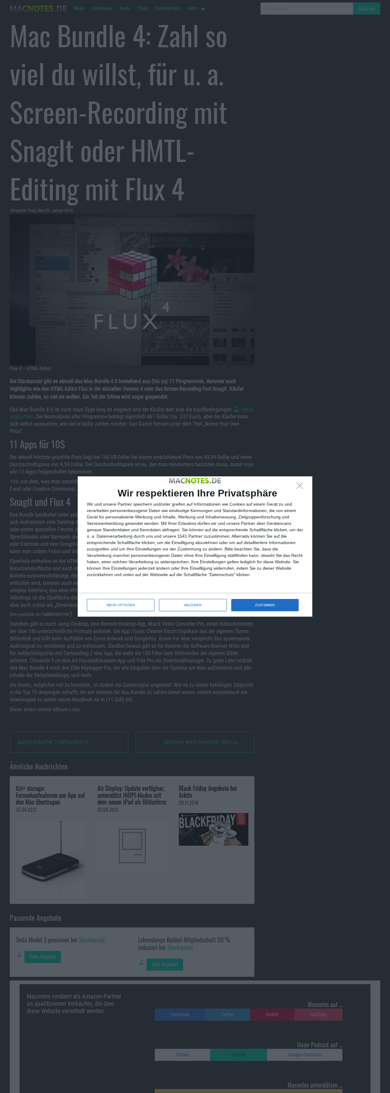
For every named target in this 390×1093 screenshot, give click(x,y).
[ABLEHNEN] (301, 487)
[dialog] (195, 546)
